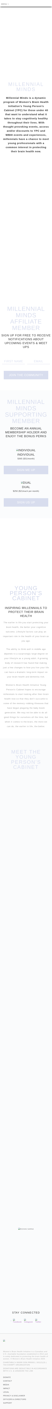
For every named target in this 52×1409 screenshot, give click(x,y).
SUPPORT (7, 1403)
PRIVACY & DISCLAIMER (14, 1396)
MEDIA (6, 1385)
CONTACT (7, 1381)
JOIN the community (26, 375)
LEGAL (6, 1392)
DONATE (7, 1377)
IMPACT (6, 1388)
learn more (26, 552)
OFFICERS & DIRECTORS (14, 1399)
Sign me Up (26, 470)
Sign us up (26, 502)
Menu (5, 4)
